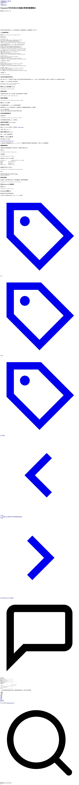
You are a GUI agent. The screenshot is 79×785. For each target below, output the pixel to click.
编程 (2, 2)
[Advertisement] (39, 19)
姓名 (1, 679)
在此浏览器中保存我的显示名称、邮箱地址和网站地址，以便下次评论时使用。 (17, 690)
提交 (1, 694)
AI (0, 2)
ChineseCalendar (20, 127)
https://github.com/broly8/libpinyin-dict (7, 140)
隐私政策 (2, 700)
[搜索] (0, 3)
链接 (1, 696)
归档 (1, 698)
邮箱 (1, 680)
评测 (6, 2)
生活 (4, 2)
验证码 (2, 683)
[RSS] (0, 701)
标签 (1, 695)
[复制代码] (0, 195)
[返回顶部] (0, 784)
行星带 (5, 1)
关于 (1, 699)
